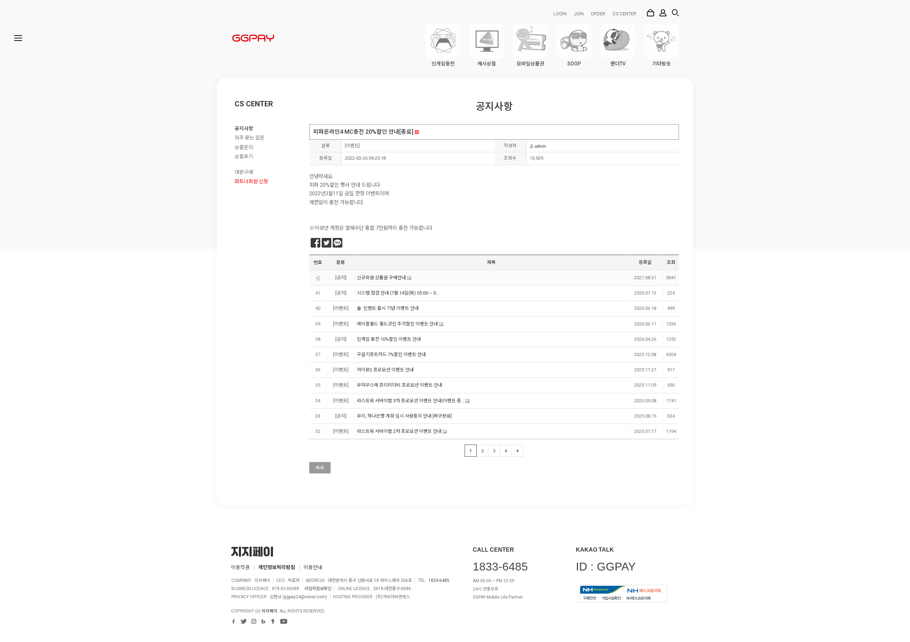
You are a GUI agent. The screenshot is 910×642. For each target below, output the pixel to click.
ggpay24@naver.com (305, 596)
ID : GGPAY (606, 566)
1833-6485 (438, 580)
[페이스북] (315, 243)
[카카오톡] (337, 243)
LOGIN (560, 13)
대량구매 (244, 172)
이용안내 (313, 567)
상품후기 (244, 156)
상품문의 (244, 147)
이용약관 (240, 567)
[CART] (650, 12)
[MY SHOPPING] (663, 12)
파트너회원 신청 (251, 181)
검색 (675, 12)
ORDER (598, 13)
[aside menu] (18, 38)
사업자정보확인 (318, 588)
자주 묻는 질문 (249, 137)
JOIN (579, 13)
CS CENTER (624, 13)
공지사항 (244, 128)
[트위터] (326, 243)
